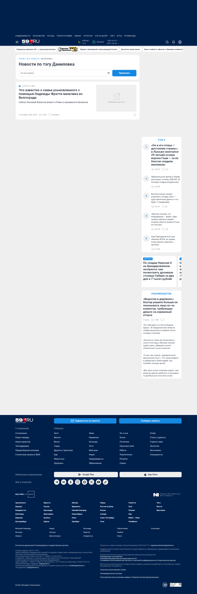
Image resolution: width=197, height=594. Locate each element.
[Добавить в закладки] (134, 114)
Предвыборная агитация (27, 450)
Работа (123, 450)
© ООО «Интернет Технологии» (27, 585)
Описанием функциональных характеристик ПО (118, 558)
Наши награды (22, 437)
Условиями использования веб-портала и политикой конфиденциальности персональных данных (138, 560)
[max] (84, 482)
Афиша (77, 36)
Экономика (155, 450)
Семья (123, 463)
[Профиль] (180, 42)
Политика (124, 442)
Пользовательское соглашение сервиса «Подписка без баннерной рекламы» (129, 577)
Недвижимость (23, 36)
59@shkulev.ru (44, 564)
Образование (95, 463)
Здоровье (58, 463)
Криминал (94, 437)
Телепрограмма (64, 36)
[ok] (70, 482)
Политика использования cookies (113, 570)
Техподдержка (22, 446)
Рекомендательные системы (111, 573)
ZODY (112, 36)
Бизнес (57, 437)
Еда (55, 454)
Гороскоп (88, 36)
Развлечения (126, 454)
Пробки (98, 42)
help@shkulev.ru (33, 567)
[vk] (63, 482)
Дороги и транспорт (63, 450)
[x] (91, 482)
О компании (21, 433)
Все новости (33, 59)
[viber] (77, 482)
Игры (119, 36)
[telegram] (56, 482)
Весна (57, 442)
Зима (91, 433)
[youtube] (98, 482)
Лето (91, 446)
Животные (59, 459)
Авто (56, 433)
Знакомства (39, 36)
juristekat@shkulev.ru (77, 566)
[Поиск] (167, 42)
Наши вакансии (22, 442)
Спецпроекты (156, 454)
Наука (92, 454)
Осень (122, 437)
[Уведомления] (173, 42)
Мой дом (93, 450)
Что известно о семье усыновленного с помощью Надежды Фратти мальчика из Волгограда (50, 93)
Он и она (124, 433)
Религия (123, 459)
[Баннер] (68, 49)
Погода (50, 36)
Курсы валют (101, 36)
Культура (93, 442)
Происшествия (127, 446)
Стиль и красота (158, 437)
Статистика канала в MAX (27, 454)
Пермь (22, 59)
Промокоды (130, 36)
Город (57, 446)
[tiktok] (105, 482)
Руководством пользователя (111, 557)
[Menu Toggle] (17, 42)
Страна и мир (156, 442)
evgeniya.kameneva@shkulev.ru (162, 545)
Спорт (153, 433)
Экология (154, 446)
